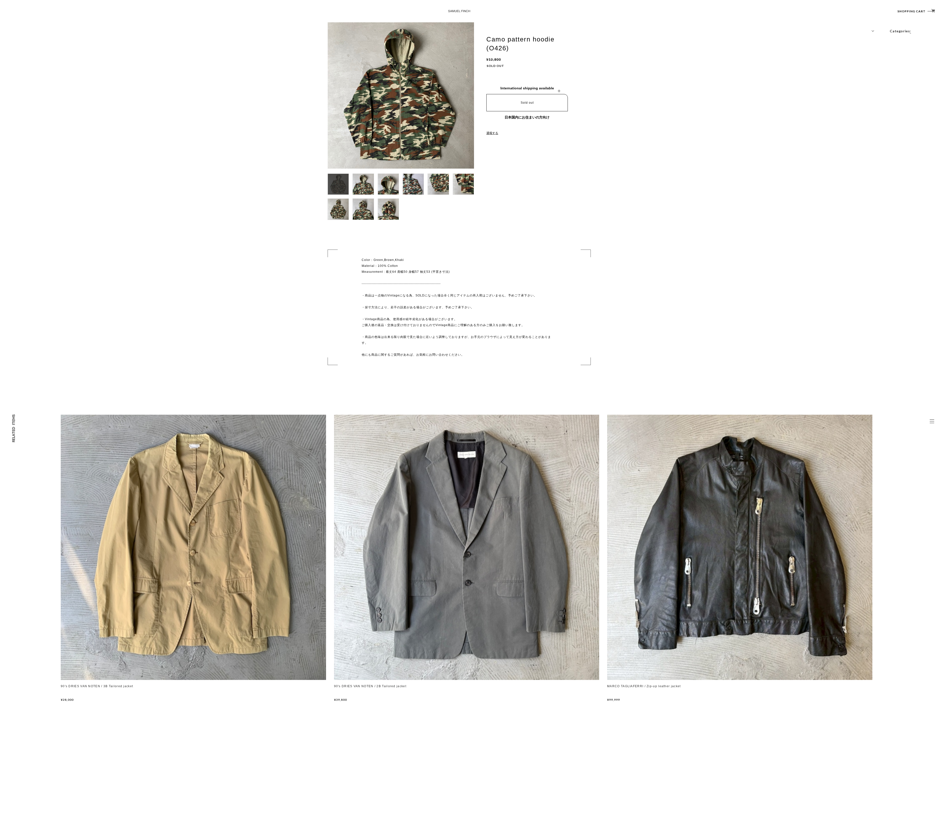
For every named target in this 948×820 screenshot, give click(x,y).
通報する (492, 133)
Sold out (527, 102)
